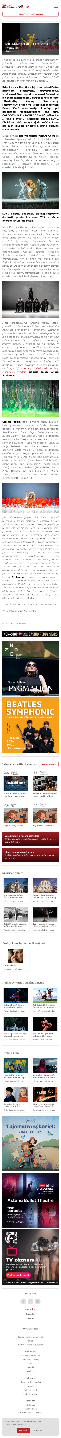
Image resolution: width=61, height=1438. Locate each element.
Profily (30, 1318)
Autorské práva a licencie (30, 1412)
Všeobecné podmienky (30, 1355)
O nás (30, 1333)
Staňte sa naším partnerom (30, 1344)
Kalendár (30, 1314)
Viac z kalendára (49, 764)
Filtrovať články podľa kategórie (30, 14)
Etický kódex (31, 1408)
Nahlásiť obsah (30, 1390)
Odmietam (37, 1430)
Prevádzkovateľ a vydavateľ (30, 1336)
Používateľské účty (30, 1359)
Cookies (30, 1386)
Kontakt (30, 1340)
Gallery (30, 1371)
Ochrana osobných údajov (30, 1382)
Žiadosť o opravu (30, 1394)
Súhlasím (23, 1430)
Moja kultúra (31, 1309)
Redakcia (30, 1404)
